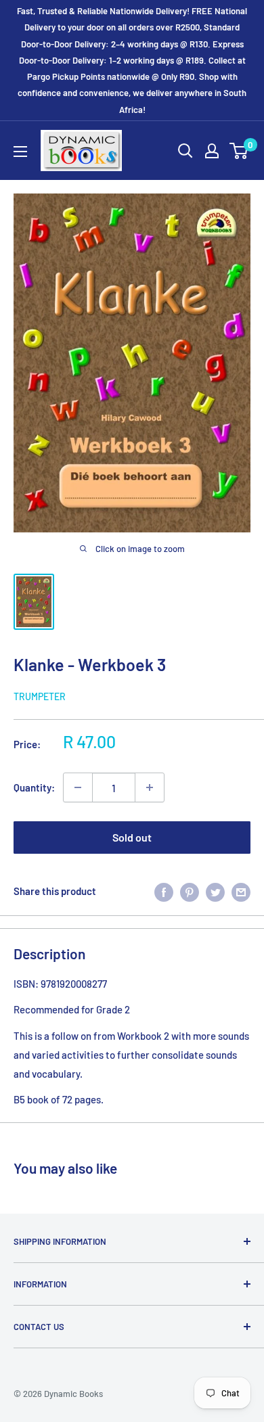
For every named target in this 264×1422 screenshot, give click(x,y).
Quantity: (34, 787)
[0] (239, 151)
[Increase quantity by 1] (149, 787)
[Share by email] (241, 891)
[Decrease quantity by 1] (78, 787)
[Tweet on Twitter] (215, 891)
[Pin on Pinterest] (189, 891)
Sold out (132, 837)
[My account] (212, 150)
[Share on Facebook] (163, 891)
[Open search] (185, 150)
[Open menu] (20, 151)
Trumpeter (40, 696)
